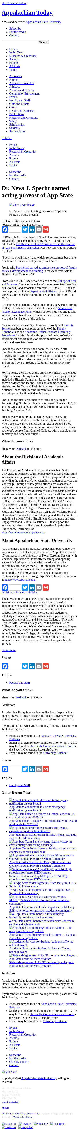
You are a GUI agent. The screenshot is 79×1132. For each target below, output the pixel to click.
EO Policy (19, 1113)
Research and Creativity (23, 117)
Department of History (43, 291)
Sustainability (17, 131)
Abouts (5, 1108)
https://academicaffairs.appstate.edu (23, 532)
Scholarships (17, 124)
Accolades (15, 76)
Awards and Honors (21, 90)
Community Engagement (24, 93)
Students (14, 128)
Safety (13, 121)
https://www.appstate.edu (19, 579)
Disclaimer (7, 1113)
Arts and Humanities (21, 83)
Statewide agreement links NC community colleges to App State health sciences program (41, 964)
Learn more (9, 650)
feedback (21, 448)
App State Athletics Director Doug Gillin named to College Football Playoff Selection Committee (40, 864)
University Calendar (55, 753)
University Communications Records (52, 746)
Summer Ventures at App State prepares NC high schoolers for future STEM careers (38, 877)
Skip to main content (14, 3)
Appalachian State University (43, 22)
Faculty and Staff (19, 100)
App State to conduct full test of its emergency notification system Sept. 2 (37, 808)
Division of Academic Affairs (19, 592)
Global (13, 107)
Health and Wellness (21, 110)
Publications (16, 114)
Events (13, 97)
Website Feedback (22, 1117)
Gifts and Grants (19, 103)
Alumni (13, 79)
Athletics (14, 86)
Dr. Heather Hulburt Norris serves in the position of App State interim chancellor (38, 246)
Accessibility (33, 1113)
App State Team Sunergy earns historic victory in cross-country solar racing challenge (43, 850)
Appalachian (27, 12)
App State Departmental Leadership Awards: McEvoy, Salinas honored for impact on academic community (42, 908)
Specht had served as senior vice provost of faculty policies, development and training (39, 269)
